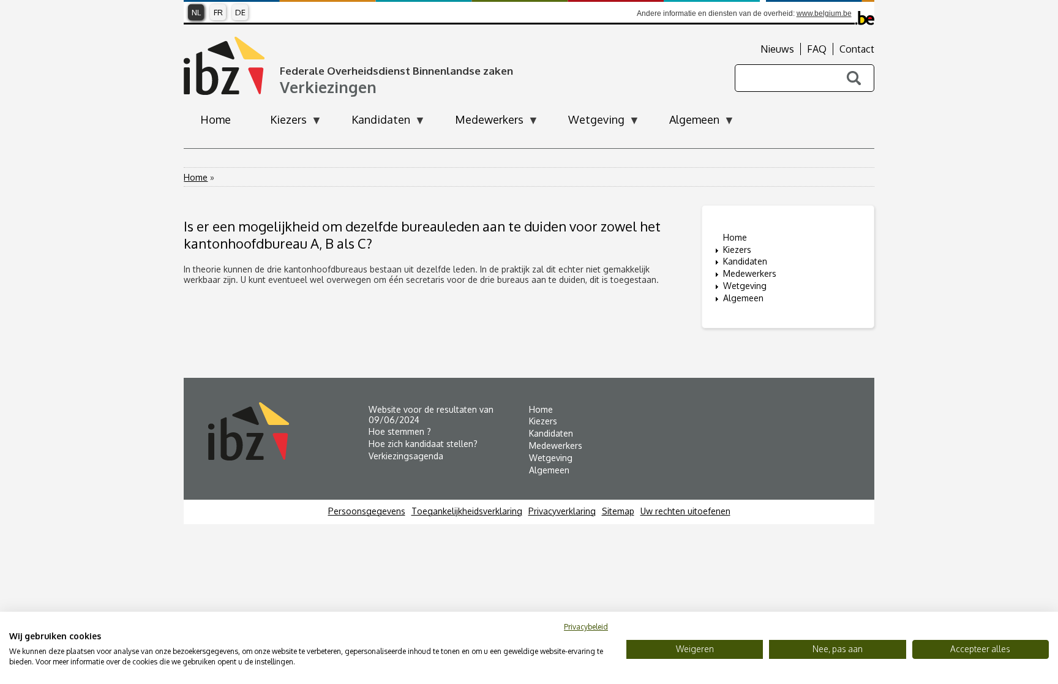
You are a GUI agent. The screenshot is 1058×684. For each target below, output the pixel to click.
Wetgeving (745, 285)
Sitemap (618, 511)
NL (196, 12)
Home (196, 177)
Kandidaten (745, 261)
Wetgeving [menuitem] (588, 123)
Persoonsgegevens (366, 511)
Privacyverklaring (562, 511)
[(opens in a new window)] (288, 431)
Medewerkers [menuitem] (480, 123)
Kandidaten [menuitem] (372, 123)
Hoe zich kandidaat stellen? (423, 443)
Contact (856, 49)
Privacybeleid (586, 626)
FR (218, 12)
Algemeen (743, 298)
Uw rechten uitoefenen (685, 511)
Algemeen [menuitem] (686, 123)
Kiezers (737, 249)
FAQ (817, 49)
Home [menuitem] (215, 119)
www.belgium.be (824, 13)
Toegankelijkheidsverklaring (466, 511)
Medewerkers (749, 273)
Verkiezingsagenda (406, 456)
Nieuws (777, 49)
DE (240, 12)
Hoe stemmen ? (400, 431)
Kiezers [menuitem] (280, 123)
